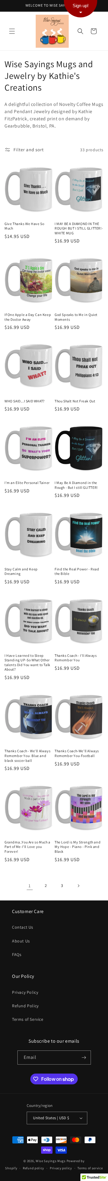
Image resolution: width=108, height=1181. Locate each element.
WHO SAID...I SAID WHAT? (24, 401)
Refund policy (33, 1168)
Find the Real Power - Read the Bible (77, 571)
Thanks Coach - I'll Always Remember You (76, 658)
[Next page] (78, 885)
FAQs (16, 954)
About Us (21, 941)
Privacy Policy (25, 992)
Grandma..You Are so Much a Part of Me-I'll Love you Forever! (27, 847)
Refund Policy (25, 1005)
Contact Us (22, 927)
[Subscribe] (84, 1057)
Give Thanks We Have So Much (24, 226)
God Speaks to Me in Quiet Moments (76, 317)
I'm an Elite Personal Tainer (27, 482)
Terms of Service (28, 1019)
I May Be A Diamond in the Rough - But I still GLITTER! (76, 485)
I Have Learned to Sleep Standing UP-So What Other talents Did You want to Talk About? (27, 662)
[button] (12, 31)
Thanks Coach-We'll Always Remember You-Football (77, 753)
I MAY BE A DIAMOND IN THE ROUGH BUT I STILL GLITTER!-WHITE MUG (79, 228)
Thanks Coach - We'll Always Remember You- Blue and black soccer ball (27, 755)
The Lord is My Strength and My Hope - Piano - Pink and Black (77, 847)
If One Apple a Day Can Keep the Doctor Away (27, 317)
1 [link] (29, 885)
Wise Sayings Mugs (51, 1161)
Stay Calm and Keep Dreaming (21, 571)
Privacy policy (61, 1168)
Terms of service (90, 1168)
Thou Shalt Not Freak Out (75, 401)
